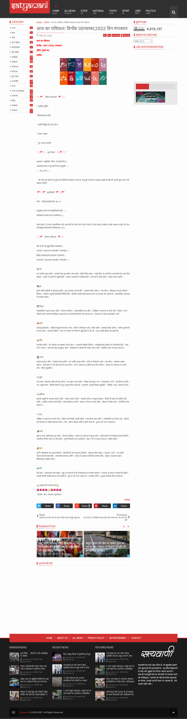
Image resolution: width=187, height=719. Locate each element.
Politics (151, 11)
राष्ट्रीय (15, 95)
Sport (125, 11)
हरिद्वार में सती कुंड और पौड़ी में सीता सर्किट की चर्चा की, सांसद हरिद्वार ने (33, 693)
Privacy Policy (96, 637)
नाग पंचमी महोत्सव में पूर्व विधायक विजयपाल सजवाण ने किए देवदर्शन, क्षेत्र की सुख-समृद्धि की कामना (59, 546)
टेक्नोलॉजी (16, 47)
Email (126, 35)
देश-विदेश (15, 52)
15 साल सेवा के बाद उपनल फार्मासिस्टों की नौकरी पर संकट (75, 679)
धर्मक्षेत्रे (127, 499)
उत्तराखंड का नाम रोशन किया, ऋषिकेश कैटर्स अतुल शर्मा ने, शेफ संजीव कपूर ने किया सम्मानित (76, 668)
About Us (62, 637)
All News (69, 11)
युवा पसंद (15, 76)
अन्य (13, 28)
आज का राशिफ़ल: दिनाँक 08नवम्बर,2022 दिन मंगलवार (82, 28)
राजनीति (15, 81)
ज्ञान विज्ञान (16, 42)
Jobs (138, 11)
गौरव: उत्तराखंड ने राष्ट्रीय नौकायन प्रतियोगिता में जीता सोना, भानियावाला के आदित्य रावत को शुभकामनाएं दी (120, 682)
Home (55, 11)
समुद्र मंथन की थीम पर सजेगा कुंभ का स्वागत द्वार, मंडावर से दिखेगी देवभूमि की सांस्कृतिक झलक (106, 546)
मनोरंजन (15, 66)
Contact (136, 637)
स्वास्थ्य (14, 110)
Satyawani (25, 712)
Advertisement (117, 637)
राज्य (13, 86)
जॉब (13, 37)
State (84, 11)
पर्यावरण (15, 61)
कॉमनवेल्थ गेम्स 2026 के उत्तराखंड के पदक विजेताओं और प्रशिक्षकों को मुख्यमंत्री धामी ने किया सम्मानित (119, 694)
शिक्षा (13, 100)
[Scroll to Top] (173, 712)
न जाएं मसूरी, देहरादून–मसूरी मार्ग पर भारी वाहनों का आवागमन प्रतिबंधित (77, 692)
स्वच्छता (15, 105)
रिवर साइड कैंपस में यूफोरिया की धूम (77, 654)
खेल (13, 32)
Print (117, 35)
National (98, 11)
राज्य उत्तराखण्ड (18, 90)
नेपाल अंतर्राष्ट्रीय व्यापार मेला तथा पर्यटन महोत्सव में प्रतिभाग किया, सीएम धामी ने (33, 669)
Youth (113, 11)
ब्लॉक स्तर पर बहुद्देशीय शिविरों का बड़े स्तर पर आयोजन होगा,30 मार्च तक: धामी (34, 682)
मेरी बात (15, 71)
